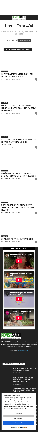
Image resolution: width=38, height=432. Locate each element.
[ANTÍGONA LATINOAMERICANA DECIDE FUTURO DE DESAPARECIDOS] (19, 161)
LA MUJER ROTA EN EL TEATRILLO (17, 239)
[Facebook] (11, 354)
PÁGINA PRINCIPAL (24, 40)
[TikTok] (19, 354)
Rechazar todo (18, 418)
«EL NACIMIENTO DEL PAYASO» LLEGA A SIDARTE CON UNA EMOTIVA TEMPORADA (18, 108)
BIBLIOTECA (4, 71)
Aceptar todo (18, 423)
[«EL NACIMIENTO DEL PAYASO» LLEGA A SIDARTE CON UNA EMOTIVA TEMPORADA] (19, 94)
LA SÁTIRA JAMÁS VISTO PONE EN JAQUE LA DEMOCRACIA (17, 75)
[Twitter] (23, 354)
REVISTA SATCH (5, 79)
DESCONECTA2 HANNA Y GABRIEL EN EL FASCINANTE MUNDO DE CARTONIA (18, 142)
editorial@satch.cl (23, 350)
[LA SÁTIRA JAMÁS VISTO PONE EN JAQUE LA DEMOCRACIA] (19, 62)
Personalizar (18, 413)
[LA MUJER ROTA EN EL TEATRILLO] (19, 227)
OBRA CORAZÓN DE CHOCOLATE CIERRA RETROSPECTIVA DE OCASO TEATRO (17, 207)
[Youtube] (27, 354)
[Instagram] (15, 354)
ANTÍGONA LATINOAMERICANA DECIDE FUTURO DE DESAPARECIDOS (18, 174)
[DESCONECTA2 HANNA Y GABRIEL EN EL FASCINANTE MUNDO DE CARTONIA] (19, 128)
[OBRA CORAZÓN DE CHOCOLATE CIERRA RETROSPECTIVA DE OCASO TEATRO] (19, 193)
